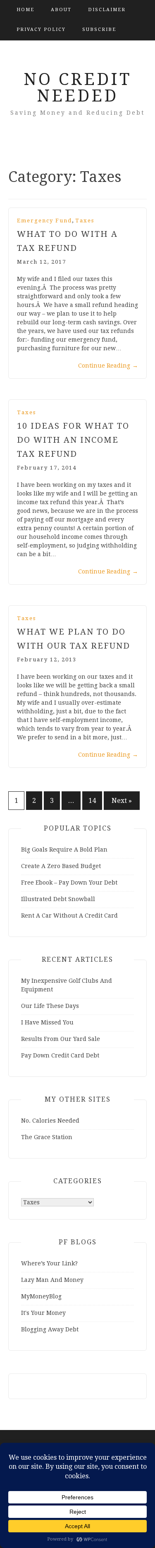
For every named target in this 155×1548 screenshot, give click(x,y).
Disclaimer (107, 9)
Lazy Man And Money (52, 1280)
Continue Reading (108, 365)
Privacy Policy (41, 29)
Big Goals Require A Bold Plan (64, 849)
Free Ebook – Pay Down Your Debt (69, 882)
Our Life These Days (50, 1006)
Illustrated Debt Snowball (58, 899)
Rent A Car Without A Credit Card (69, 915)
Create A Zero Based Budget (61, 866)
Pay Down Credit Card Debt (60, 1055)
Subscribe (99, 29)
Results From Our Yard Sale (60, 1039)
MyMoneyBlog (41, 1296)
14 (92, 801)
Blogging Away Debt (50, 1329)
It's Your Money (43, 1313)
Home (25, 9)
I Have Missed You (47, 1022)
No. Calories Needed (50, 1120)
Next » (122, 801)
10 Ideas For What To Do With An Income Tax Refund (73, 440)
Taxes (84, 220)
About (61, 9)
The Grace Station (46, 1137)
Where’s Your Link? (49, 1263)
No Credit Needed (77, 88)
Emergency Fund (44, 220)
